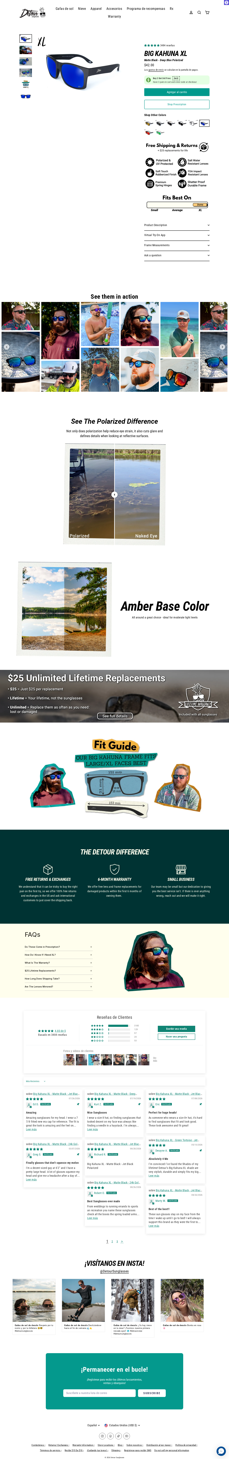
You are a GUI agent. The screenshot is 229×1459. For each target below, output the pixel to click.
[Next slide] (222, 347)
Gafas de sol (64, 9)
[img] (34, 1099)
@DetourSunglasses (114, 1271)
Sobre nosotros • (134, 1445)
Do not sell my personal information (171, 1450)
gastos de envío (156, 69)
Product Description (155, 225)
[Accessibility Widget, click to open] (226, 2)
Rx (171, 9)
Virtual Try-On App (154, 235)
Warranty (114, 16)
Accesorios (114, 9)
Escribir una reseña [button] (176, 1028)
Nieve (82, 9)
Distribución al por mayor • (159, 1445)
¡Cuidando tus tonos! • (97, 1450)
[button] (152, 45)
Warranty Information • (83, 1445)
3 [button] (117, 1241)
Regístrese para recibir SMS (137, 1450)
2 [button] (112, 1241)
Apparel (96, 9)
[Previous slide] (6, 347)
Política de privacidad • (186, 1445)
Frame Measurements (156, 245)
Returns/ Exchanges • (58, 1445)
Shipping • (116, 1450)
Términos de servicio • (51, 1450)
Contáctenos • (38, 1445)
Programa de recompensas (146, 9)
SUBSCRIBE (151, 1393)
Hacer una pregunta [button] (176, 1036)
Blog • (121, 1445)
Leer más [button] (31, 1129)
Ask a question (152, 255)
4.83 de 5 (60, 1030)
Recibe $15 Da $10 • (74, 1450)
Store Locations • (106, 1445)
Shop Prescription (176, 104)
